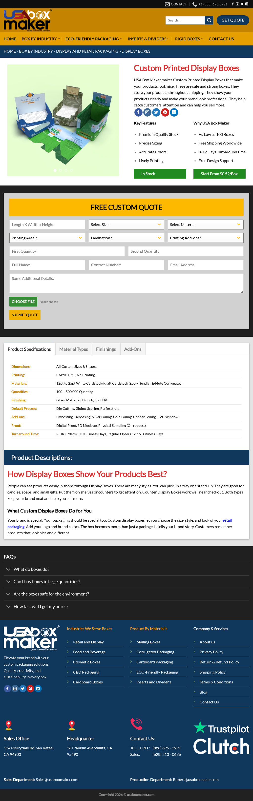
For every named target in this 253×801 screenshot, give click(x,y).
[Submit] (209, 20)
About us (207, 641)
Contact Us (221, 38)
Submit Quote (25, 315)
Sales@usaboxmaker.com (57, 779)
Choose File (23, 301)
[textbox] (122, 224)
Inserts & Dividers (147, 38)
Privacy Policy (212, 651)
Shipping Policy (213, 672)
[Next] (110, 120)
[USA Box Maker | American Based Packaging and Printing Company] (28, 20)
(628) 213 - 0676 (166, 754)
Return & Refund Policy (219, 661)
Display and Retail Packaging (87, 51)
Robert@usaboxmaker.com (196, 779)
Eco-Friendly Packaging (92, 38)
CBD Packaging (86, 672)
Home (10, 38)
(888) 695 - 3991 (166, 747)
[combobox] (127, 224)
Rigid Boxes (187, 38)
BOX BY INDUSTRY (39, 38)
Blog (203, 692)
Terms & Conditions (216, 681)
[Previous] (15, 120)
